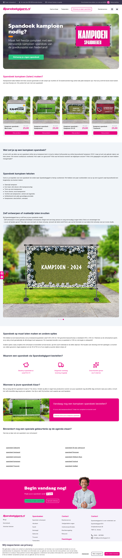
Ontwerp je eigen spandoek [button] (82, 9)
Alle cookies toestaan (112, 554)
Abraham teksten (8, 526)
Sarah (34, 527)
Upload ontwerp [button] (52, 501)
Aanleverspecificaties (68, 527)
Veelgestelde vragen (68, 523)
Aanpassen (85, 554)
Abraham (35, 523)
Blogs (4, 520)
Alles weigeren (97, 554)
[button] (112, 9)
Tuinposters (64, 9)
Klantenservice (102, 9)
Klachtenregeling (67, 530)
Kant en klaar (54, 9)
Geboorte (35, 534)
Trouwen (35, 537)
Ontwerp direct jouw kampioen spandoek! (67, 415)
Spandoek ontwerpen (39, 520)
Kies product (16, 133)
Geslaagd (35, 530)
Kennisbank (6, 523)
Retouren (64, 534)
